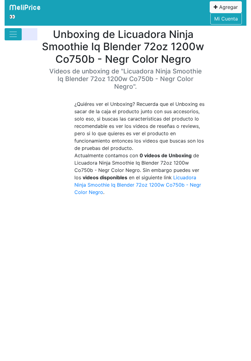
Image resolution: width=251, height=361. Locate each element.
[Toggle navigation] (13, 34)
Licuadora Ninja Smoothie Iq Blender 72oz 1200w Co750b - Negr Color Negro (137, 184)
